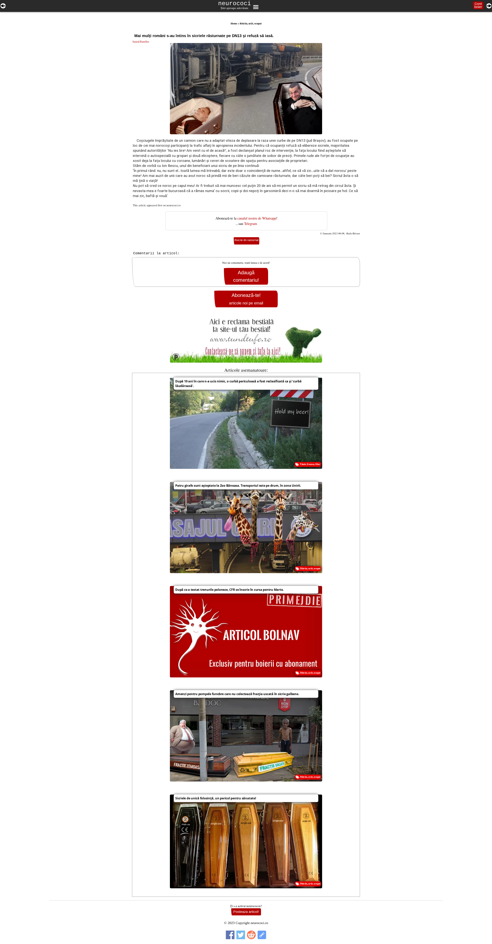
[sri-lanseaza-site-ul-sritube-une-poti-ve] (3, 5)
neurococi (234, 3)
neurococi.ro (173, 205)
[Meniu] (256, 7)
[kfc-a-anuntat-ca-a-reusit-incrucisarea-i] (489, 5)
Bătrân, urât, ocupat (251, 23)
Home (234, 23)
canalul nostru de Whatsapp (256, 218)
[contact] (246, 339)
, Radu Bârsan (352, 233)
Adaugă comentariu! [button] (246, 276)
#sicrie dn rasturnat (246, 240)
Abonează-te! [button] (246, 299)
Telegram (250, 223)
